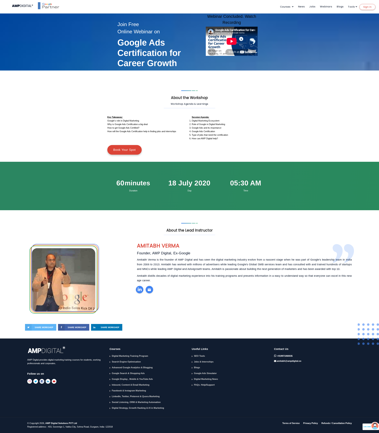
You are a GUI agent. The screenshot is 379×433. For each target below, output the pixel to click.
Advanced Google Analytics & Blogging (132, 367)
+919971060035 (284, 356)
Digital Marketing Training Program (130, 356)
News (301, 6)
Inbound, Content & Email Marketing (130, 385)
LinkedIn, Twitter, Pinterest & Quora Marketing (136, 396)
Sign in (367, 7)
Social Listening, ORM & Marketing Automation (136, 402)
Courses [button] (285, 6)
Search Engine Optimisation (126, 361)
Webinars (326, 6)
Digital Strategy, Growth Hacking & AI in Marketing (138, 408)
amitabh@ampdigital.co (289, 361)
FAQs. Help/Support (204, 385)
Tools (351, 6)
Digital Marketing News (206, 379)
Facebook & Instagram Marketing (129, 390)
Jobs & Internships (203, 361)
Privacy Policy (310, 423)
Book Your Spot (124, 149)
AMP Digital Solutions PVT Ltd (61, 423)
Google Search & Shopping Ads (128, 373)
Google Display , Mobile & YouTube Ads (132, 379)
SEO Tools (199, 356)
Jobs (312, 6)
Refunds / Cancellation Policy (336, 423)
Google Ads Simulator (205, 373)
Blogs (340, 6)
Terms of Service (291, 423)
